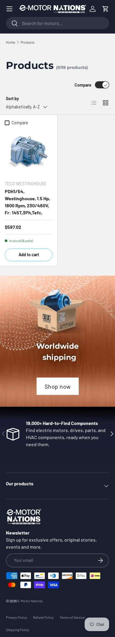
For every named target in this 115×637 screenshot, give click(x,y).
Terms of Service (72, 617)
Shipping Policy (17, 630)
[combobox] (57, 23)
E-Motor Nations (29, 601)
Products (27, 42)
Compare (83, 84)
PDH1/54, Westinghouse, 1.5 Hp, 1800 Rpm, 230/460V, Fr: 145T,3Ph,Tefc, (27, 201)
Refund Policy (43, 617)
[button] (105, 8)
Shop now (58, 386)
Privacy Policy (16, 617)
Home (10, 42)
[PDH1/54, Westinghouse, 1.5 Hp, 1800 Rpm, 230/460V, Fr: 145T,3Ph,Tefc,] (28, 152)
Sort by (12, 98)
